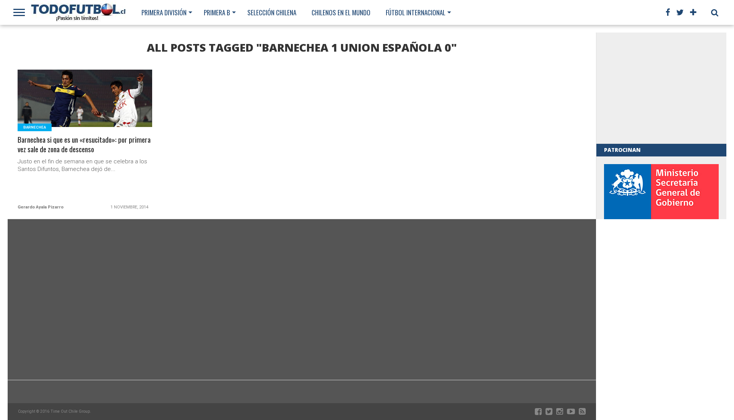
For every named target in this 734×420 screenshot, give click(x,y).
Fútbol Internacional (415, 12)
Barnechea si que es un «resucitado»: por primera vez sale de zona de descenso (84, 144)
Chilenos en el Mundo (341, 12)
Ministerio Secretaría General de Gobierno (661, 216)
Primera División (164, 12)
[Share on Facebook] (69, 108)
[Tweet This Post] (85, 108)
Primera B (217, 12)
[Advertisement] (661, 88)
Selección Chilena (271, 12)
